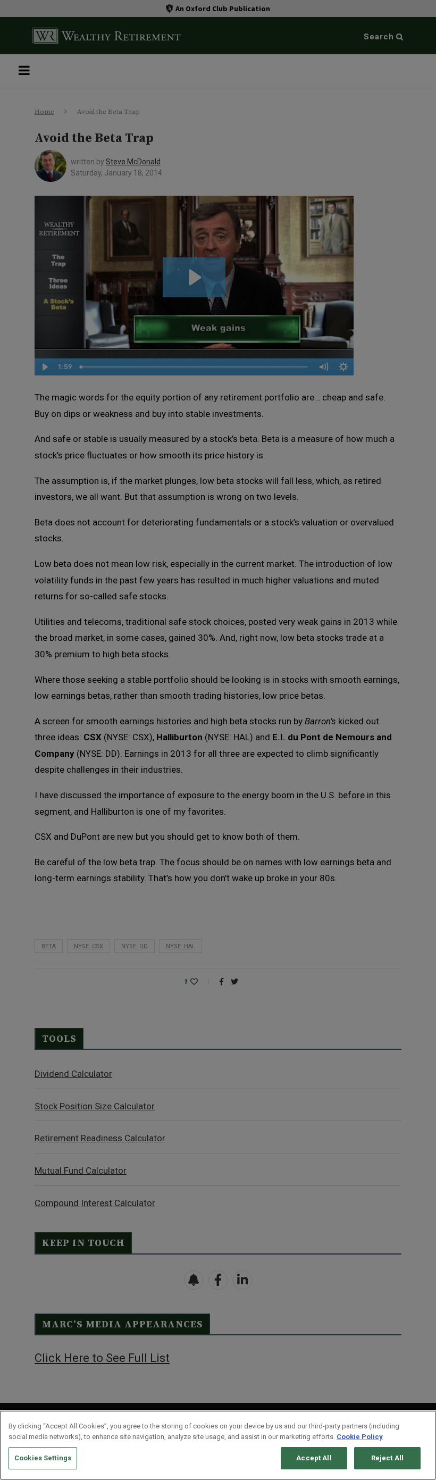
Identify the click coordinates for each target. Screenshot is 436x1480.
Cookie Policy (360, 1437)
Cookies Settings (42, 1458)
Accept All (313, 1458)
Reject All (387, 1458)
